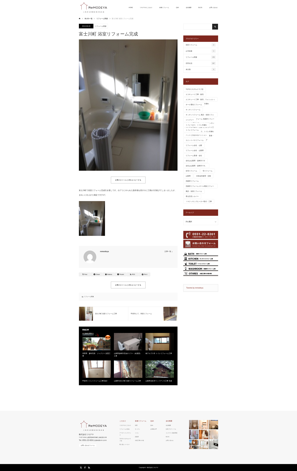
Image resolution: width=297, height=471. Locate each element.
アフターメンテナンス (125, 434)
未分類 (200, 69)
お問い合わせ (213, 7)
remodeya (104, 251)
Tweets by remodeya (194, 288)
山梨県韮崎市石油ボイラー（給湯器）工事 (128, 354)
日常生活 (200, 63)
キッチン (137, 429)
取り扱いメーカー (124, 444)
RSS (88, 467)
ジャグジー (190, 120)
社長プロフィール (171, 429)
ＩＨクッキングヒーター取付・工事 (199, 201)
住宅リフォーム (191, 171)
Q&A (177, 7)
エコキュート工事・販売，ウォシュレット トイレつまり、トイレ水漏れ (200, 100)
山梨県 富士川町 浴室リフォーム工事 (127, 381)
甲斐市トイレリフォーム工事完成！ (95, 381)
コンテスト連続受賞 (171, 433)
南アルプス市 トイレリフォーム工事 (158, 353)
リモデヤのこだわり (146, 7)
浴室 (136, 425)
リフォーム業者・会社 (194, 155)
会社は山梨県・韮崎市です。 (196, 166)
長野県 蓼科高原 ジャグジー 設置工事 (96, 354)
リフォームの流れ (124, 429)
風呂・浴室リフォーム (194, 191)
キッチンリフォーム (193, 110)
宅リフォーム (207, 171)
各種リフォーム (164, 7)
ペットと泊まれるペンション (196, 135)
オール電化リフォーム (194, 104)
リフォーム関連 (100, 26)
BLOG (200, 7)
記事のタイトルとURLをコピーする (128, 180)
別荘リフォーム (200, 45)
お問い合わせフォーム (88, 445)
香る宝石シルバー (192, 196)
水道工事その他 (139, 440)
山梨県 (188, 176)
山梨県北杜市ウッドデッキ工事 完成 (158, 381)
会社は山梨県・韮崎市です (195, 161)
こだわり (122, 421)
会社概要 (188, 7)
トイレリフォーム (192, 130)
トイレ (137, 433)
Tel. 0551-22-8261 (86, 440)
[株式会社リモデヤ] (93, 7)
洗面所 (137, 436)
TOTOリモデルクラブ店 (194, 89)
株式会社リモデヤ (152, 467)
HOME (131, 7)
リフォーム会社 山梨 (194, 145)
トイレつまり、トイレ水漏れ (196, 125)
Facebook (84, 467)
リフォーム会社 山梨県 (195, 150)
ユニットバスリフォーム (195, 140)
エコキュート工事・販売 (195, 94)
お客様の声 (153, 429)
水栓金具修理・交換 (203, 176)
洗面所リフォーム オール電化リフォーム (200, 186)
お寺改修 (200, 51)
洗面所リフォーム (192, 181)
